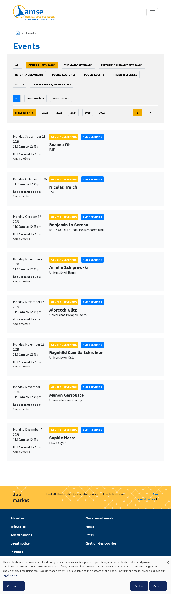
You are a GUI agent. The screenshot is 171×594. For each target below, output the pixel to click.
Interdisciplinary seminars (122, 65)
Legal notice (20, 543)
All (17, 65)
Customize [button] (13, 586)
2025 (59, 112)
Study (19, 84)
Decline (139, 586)
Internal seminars (29, 74)
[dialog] (85, 576)
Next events (24, 112)
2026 (45, 112)
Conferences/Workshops (52, 84)
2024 (73, 112)
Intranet (16, 551)
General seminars (42, 65)
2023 (88, 112)
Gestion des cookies (101, 543)
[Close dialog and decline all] (168, 560)
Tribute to (18, 526)
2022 (102, 112)
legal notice (10, 575)
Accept (157, 586)
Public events (94, 74)
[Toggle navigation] (152, 12)
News (90, 526)
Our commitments (100, 518)
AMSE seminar (35, 98)
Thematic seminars (78, 65)
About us (17, 518)
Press (90, 534)
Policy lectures (64, 74)
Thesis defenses (125, 74)
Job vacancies (21, 534)
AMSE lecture (61, 98)
